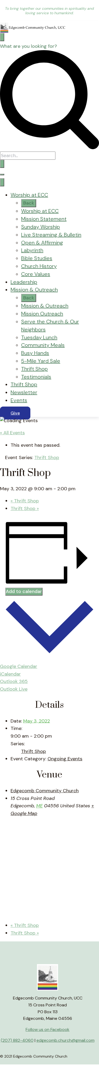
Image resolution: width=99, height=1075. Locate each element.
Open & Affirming (42, 242)
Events (19, 400)
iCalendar (10, 674)
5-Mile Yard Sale (40, 360)
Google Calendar (18, 666)
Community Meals (43, 345)
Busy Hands (35, 353)
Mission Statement (44, 218)
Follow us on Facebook (47, 1029)
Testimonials (36, 376)
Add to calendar (24, 591)
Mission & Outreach (34, 289)
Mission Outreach (42, 313)
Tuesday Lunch (39, 337)
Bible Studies (36, 258)
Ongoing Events (65, 759)
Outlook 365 (14, 681)
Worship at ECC (29, 194)
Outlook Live (13, 689)
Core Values (35, 274)
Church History (39, 266)
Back (28, 203)
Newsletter (24, 392)
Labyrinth (32, 250)
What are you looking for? (28, 46)
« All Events (12, 433)
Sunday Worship (40, 226)
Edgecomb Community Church (45, 791)
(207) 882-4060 (17, 1040)
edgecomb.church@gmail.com (65, 1040)
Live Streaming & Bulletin (51, 234)
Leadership (24, 282)
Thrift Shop (34, 368)
